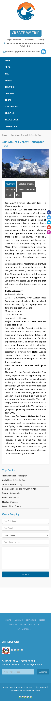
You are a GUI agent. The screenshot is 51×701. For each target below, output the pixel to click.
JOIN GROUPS (11, 106)
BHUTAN (8, 80)
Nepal (42, 620)
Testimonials (30, 620)
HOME (7, 60)
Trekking (7, 620)
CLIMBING (9, 93)
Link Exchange (24, 629)
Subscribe (43, 671)
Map (18, 195)
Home (5, 135)
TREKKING (9, 86)
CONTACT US (11, 126)
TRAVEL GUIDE (12, 119)
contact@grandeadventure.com (23, 52)
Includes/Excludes (27, 189)
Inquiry (9, 195)
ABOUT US (9, 113)
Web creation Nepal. (31, 690)
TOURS (8, 100)
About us (13, 624)
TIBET (7, 73)
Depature (10, 189)
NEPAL (8, 67)
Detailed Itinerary (26, 183)
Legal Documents (14, 39)
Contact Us (29, 39)
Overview (10, 183)
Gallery (41, 39)
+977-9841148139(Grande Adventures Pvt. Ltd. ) (26, 45)
